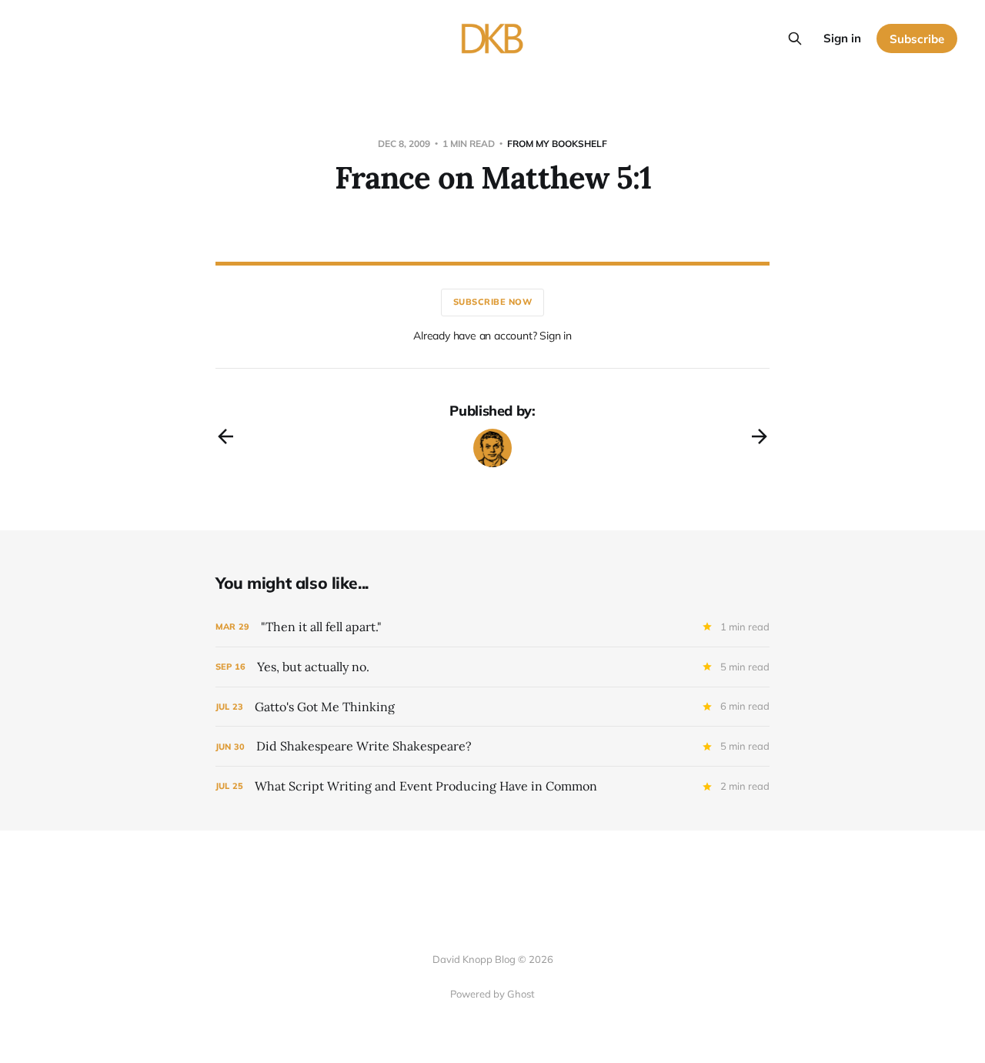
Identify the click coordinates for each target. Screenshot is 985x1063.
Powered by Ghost (492, 994)
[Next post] (760, 436)
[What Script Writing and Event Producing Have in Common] (492, 786)
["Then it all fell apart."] (492, 627)
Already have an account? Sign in (492, 336)
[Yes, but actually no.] (492, 667)
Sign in (842, 38)
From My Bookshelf (557, 143)
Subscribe (917, 39)
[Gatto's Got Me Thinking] (492, 707)
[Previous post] (225, 436)
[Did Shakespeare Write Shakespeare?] (492, 746)
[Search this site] (794, 38)
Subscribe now (493, 301)
